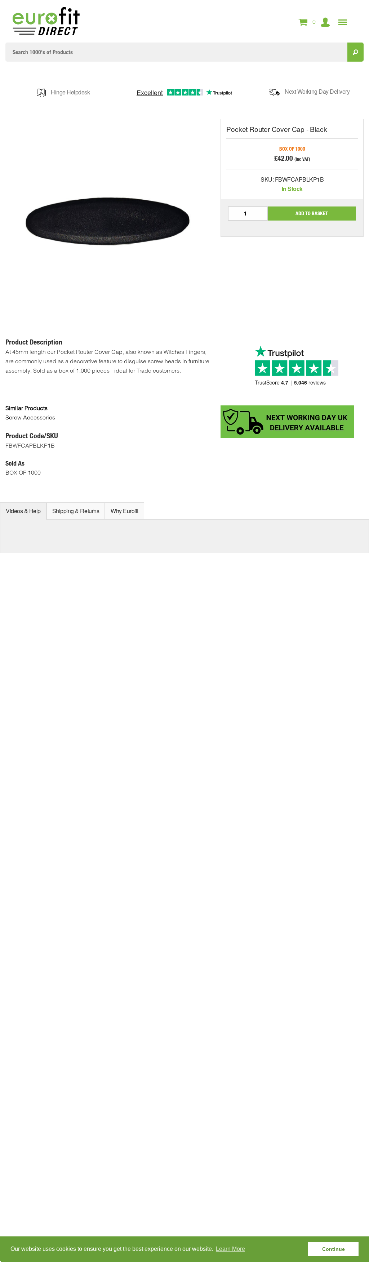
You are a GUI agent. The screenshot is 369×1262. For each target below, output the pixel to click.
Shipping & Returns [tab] (75, 511)
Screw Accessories (30, 417)
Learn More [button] (230, 1249)
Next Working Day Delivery (317, 91)
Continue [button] (333, 1249)
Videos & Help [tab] (23, 511)
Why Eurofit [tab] (124, 511)
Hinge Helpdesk (70, 92)
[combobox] (176, 52)
